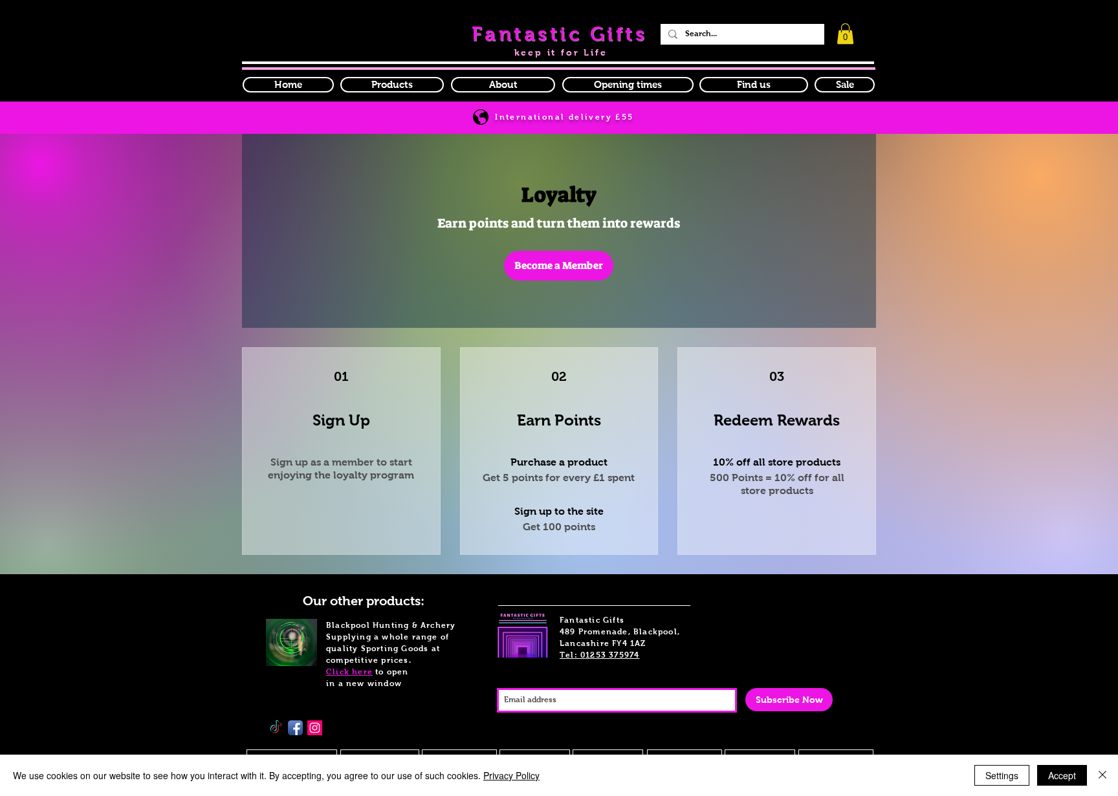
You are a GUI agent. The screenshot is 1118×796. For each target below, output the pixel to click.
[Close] (1102, 775)
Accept (1062, 775)
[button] (628, 84)
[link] (845, 33)
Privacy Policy (511, 775)
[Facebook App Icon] (295, 727)
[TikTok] (276, 727)
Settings (1001, 775)
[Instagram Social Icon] (314, 727)
